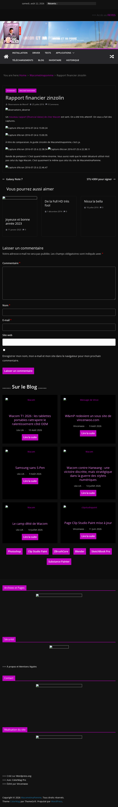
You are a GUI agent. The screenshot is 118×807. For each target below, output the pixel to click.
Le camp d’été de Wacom (30, 524)
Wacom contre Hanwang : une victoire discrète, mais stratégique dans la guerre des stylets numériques (88, 474)
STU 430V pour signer (99, 179)
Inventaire (55, 60)
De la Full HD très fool (57, 203)
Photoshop (14, 551)
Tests (48, 52)
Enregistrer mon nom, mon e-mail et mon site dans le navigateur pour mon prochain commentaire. (51, 358)
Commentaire (11, 263)
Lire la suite (30, 437)
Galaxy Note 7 (14, 179)
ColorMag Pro (19, 779)
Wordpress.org (23, 775)
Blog (41, 60)
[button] (73, 53)
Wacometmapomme (27, 91)
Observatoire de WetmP (18, 104)
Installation (20, 52)
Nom (6, 305)
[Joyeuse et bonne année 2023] (19, 198)
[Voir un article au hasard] (112, 56)
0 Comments (53, 104)
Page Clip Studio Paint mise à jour (88, 523)
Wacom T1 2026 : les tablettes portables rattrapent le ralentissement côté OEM (30, 420)
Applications (63, 52)
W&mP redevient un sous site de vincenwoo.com (88, 418)
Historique (72, 60)
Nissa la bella (93, 201)
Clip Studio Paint (37, 551)
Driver (36, 52)
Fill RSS (112, 15)
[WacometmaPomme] (6, 56)
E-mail (7, 320)
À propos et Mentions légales (22, 666)
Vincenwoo (78, 426)
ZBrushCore (61, 551)
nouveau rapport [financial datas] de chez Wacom (34, 116)
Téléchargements (22, 60)
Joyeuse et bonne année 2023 (18, 221)
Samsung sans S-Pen (30, 468)
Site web (7, 335)
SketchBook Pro (100, 551)
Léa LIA (20, 430)
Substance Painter (59, 561)
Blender (79, 551)
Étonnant (11, 91)
